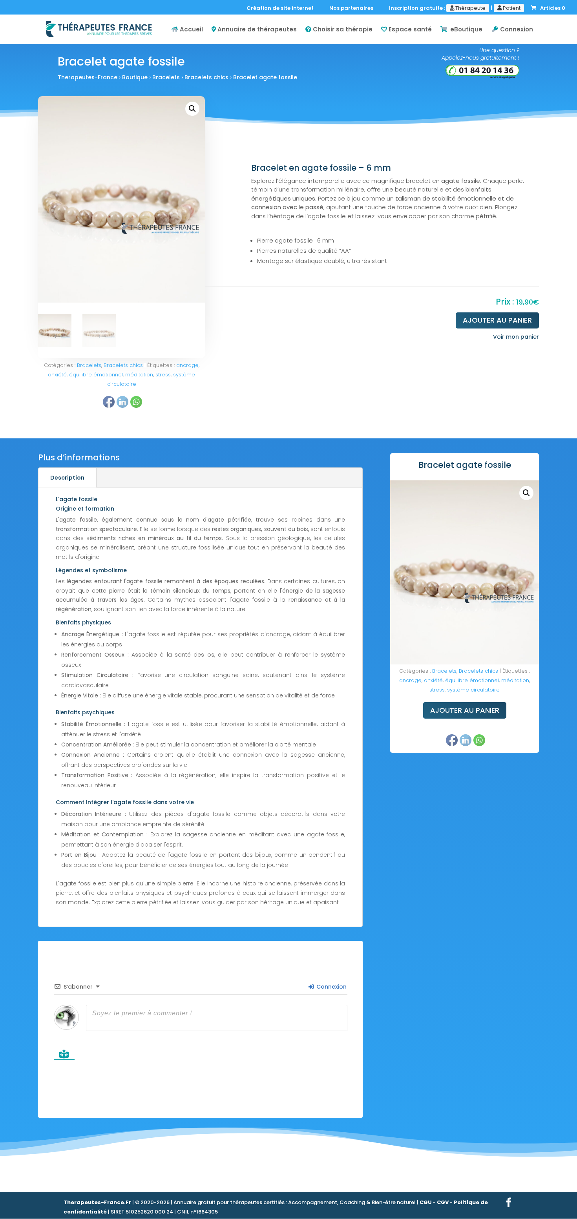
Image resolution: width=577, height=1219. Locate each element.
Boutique (135, 77)
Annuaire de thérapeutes (256, 29)
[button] (192, 109)
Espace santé (409, 29)
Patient (511, 8)
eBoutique (464, 29)
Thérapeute (470, 8)
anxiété (57, 374)
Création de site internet (282, 8)
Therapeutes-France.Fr (97, 1202)
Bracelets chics (206, 77)
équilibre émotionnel (96, 374)
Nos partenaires (353, 8)
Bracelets (166, 77)
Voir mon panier (516, 337)
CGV (443, 1202)
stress (163, 374)
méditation (139, 374)
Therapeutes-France (87, 77)
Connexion (515, 29)
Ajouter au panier (497, 320)
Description (67, 478)
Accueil (190, 29)
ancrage (187, 365)
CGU (426, 1202)
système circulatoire (473, 689)
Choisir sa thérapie (341, 29)
